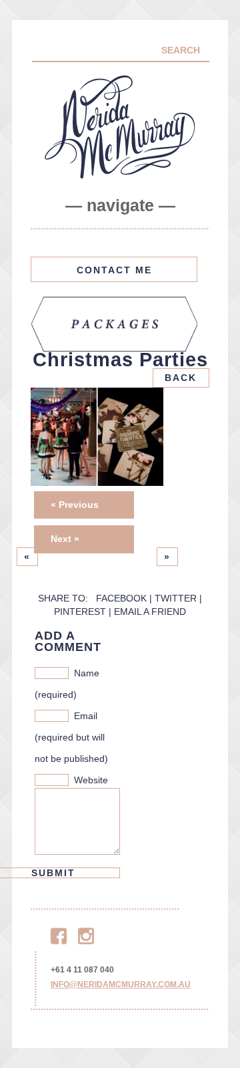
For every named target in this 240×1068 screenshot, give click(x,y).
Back (181, 377)
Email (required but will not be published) (71, 737)
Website (91, 780)
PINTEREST (80, 611)
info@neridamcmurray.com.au (121, 984)
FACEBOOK (121, 598)
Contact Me (114, 270)
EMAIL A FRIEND (150, 611)
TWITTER (176, 598)
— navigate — (120, 205)
